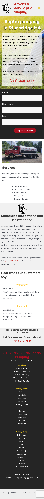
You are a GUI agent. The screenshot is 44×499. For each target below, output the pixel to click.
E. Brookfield (22, 414)
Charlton (22, 401)
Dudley (22, 411)
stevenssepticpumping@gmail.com (22, 477)
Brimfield (22, 395)
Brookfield (22, 398)
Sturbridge (22, 451)
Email (5, 116)
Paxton (22, 441)
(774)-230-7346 (22, 81)
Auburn (22, 392)
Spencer (22, 457)
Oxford (22, 438)
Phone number (9, 104)
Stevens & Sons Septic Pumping (22, 8)
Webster (22, 463)
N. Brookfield (22, 435)
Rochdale (22, 444)
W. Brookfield (22, 466)
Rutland (22, 447)
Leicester (22, 423)
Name (5, 92)
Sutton (22, 460)
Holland (22, 420)
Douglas (22, 408)
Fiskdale (22, 417)
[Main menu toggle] (39, 8)
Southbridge (22, 454)
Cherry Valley (22, 404)
